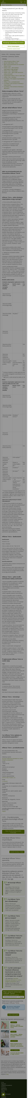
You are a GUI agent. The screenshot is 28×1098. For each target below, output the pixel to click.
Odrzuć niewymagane (13, 46)
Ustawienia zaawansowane (13, 48)
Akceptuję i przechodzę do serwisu (13, 42)
